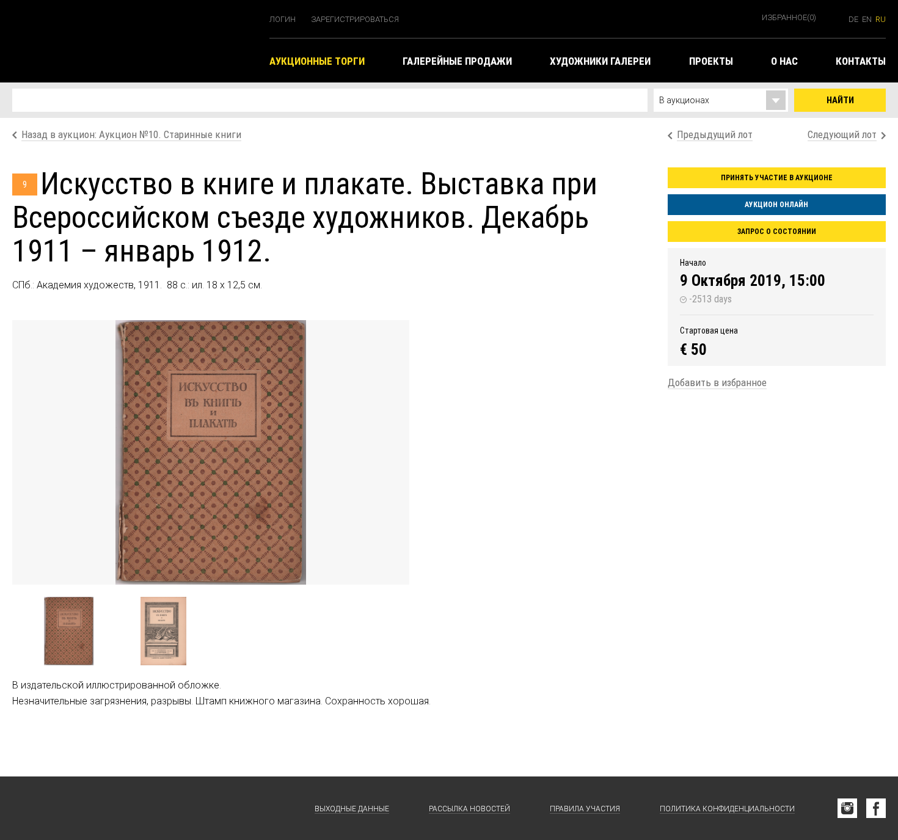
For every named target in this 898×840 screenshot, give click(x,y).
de (853, 19)
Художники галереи (600, 61)
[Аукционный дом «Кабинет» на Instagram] (847, 808)
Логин (282, 19)
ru (880, 19)
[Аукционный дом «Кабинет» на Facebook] (876, 808)
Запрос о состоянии (776, 231)
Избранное (789, 17)
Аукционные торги (317, 61)
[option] (210, 452)
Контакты (861, 61)
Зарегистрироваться (355, 19)
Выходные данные (352, 809)
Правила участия (585, 809)
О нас (784, 61)
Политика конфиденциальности (727, 809)
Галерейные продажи (457, 61)
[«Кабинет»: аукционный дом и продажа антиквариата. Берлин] (73, 808)
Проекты (711, 61)
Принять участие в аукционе (777, 177)
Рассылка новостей (469, 809)
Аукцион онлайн (776, 204)
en (867, 19)
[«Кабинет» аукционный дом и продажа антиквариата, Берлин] (134, 41)
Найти (840, 100)
